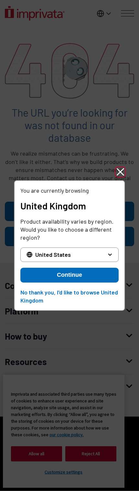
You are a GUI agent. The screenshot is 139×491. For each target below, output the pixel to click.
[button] (120, 172)
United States (53, 254)
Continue (69, 275)
